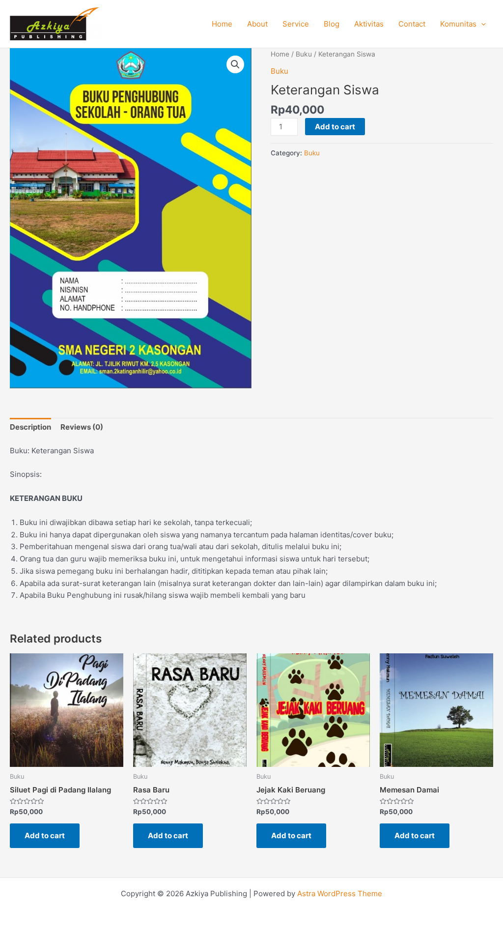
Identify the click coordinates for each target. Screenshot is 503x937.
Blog (331, 24)
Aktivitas (369, 24)
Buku (304, 54)
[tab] (30, 428)
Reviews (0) (81, 427)
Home (222, 24)
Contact (411, 24)
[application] (481, 24)
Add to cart (335, 126)
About (257, 24)
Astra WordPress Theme (339, 893)
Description (30, 427)
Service (295, 24)
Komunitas (458, 24)
